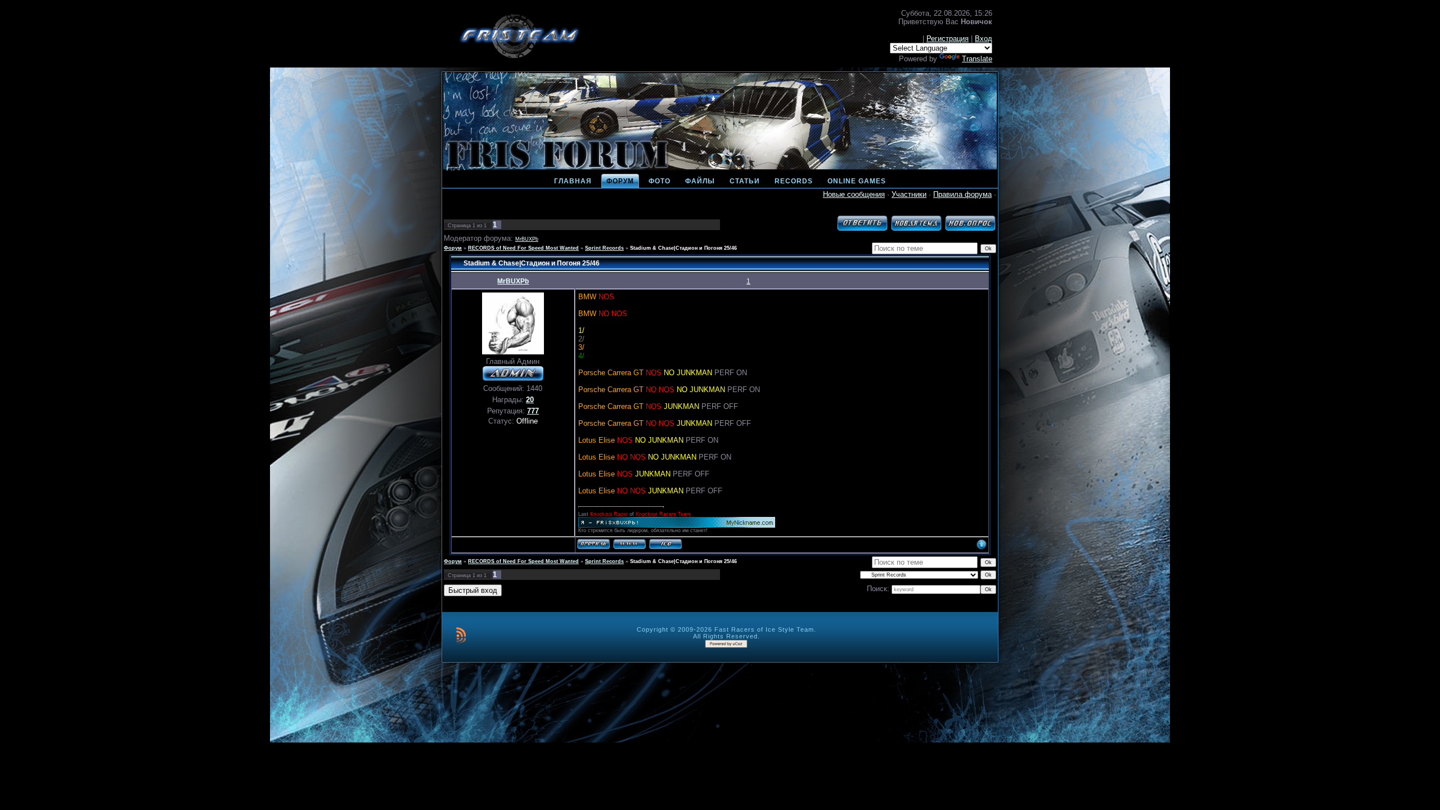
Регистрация (947, 38)
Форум (453, 248)
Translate (977, 59)
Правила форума (962, 194)
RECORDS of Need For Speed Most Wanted (523, 248)
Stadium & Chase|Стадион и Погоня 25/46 (683, 248)
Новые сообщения (854, 194)
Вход (983, 38)
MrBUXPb (526, 239)
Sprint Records (604, 248)
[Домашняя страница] (629, 544)
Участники (909, 194)
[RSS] (461, 635)
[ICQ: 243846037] (665, 544)
